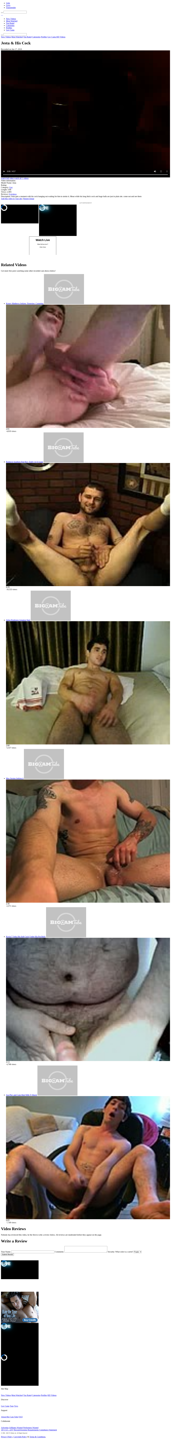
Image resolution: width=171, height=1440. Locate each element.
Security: (111, 1252)
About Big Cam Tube (9, 1417)
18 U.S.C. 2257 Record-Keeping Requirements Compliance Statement (29, 1430)
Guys (8, 5)
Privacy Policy (6, 1437)
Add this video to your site (11, 199)
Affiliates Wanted (16, 1428)
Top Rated (10, 23)
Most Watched (11, 21)
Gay (11, 187)
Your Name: (6, 1252)
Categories (10, 25)
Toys (16, 1406)
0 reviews (13, 194)
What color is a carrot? (124, 1252)
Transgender (11, 8)
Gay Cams (10, 30)
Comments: (59, 1252)
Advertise (5, 1428)
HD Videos (60, 37)
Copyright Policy (20, 1437)
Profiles (9, 28)
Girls (8, 3)
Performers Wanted (30, 1428)
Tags (12, 1406)
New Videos (11, 19)
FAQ (21, 1417)
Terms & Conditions (37, 1437)
